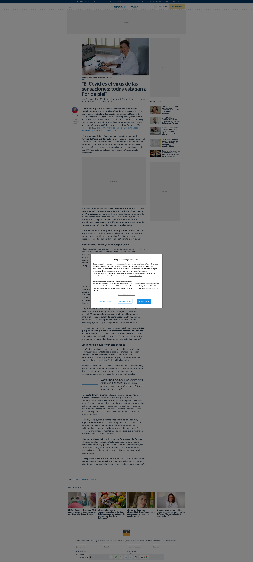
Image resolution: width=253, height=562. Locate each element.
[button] (126, 295)
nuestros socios (122, 264)
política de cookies (135, 276)
